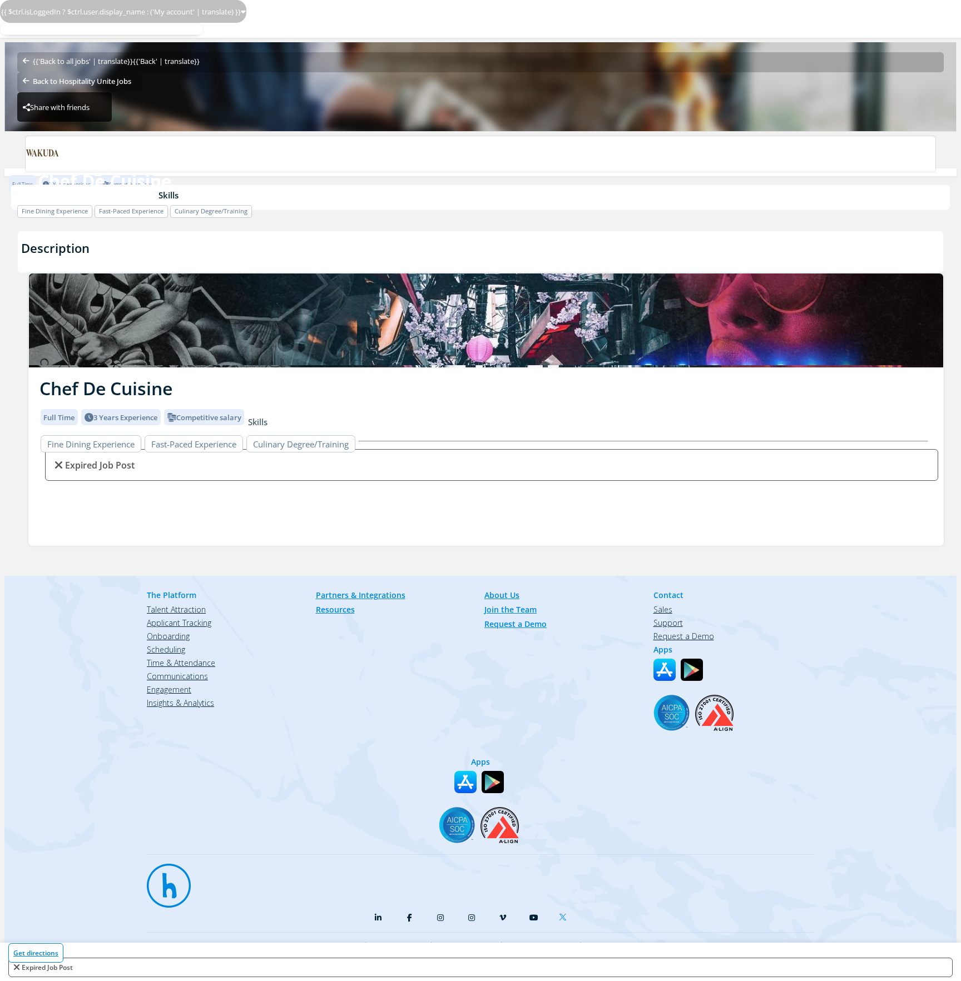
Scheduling (166, 649)
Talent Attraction (176, 609)
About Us (501, 595)
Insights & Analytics (180, 703)
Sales (662, 609)
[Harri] (163, 880)
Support (668, 623)
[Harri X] (565, 914)
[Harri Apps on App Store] (664, 670)
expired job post (47, 967)
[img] (486, 320)
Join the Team (510, 609)
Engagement (169, 689)
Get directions (35, 953)
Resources (335, 609)
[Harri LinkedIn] (378, 917)
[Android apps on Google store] (692, 670)
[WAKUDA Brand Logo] (480, 154)
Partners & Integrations (360, 595)
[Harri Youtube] (533, 917)
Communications (177, 676)
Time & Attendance (181, 663)
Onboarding (168, 636)
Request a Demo (515, 624)
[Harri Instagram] (440, 917)
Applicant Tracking (179, 623)
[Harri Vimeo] (502, 917)
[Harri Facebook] (409, 917)
